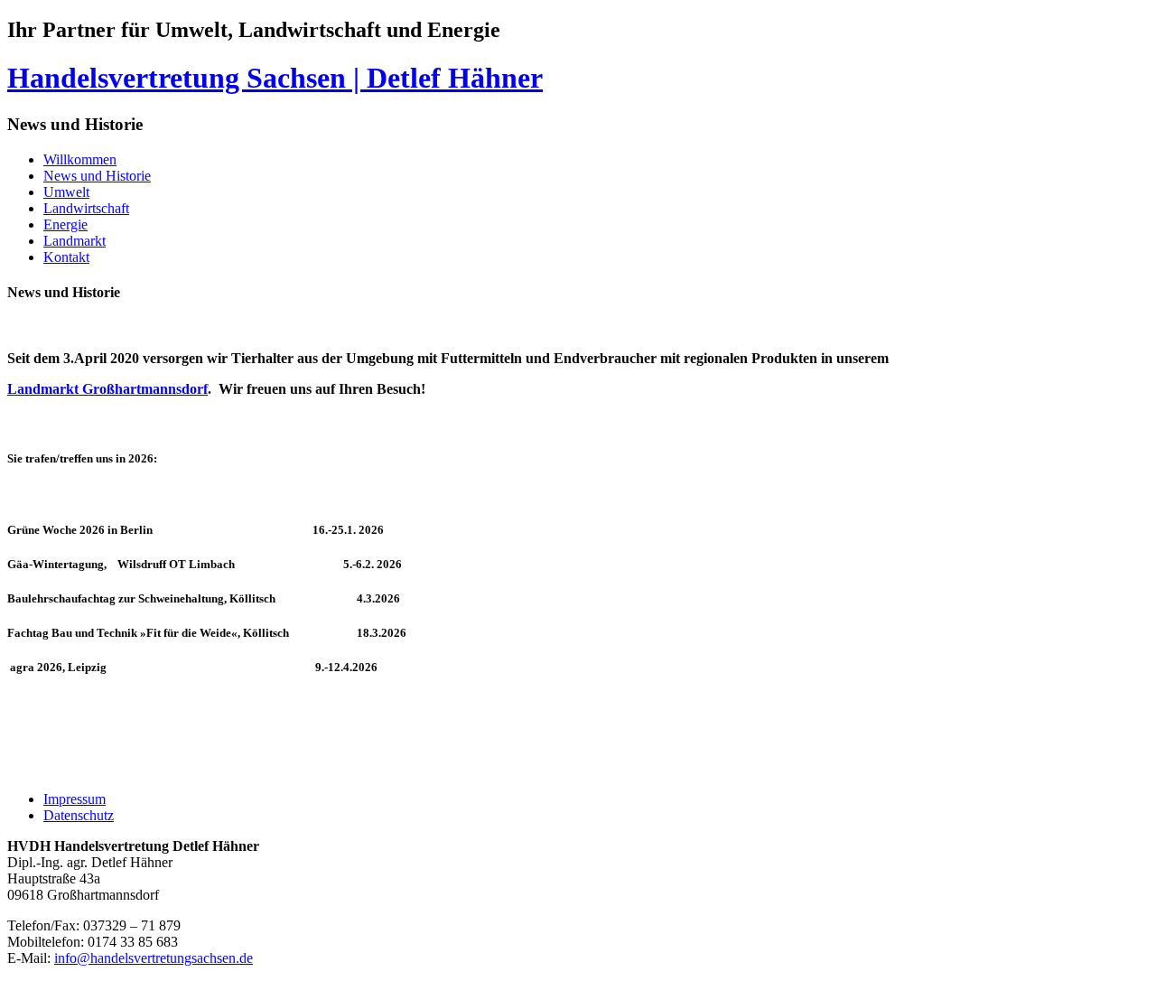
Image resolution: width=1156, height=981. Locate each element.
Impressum (74, 799)
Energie (65, 224)
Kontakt (66, 257)
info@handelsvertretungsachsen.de (153, 958)
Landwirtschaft (86, 208)
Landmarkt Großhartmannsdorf (107, 389)
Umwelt (66, 192)
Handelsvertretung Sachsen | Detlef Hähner (275, 77)
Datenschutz (78, 815)
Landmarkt (74, 240)
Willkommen (80, 159)
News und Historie (97, 175)
